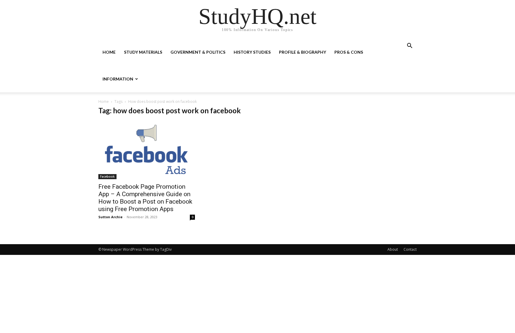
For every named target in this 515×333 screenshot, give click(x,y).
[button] (409, 46)
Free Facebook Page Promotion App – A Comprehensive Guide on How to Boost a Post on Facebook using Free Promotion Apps (145, 198)
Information (118, 78)
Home (109, 52)
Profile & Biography (302, 52)
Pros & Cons (348, 52)
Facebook (107, 176)
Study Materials (143, 52)
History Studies (252, 52)
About (392, 249)
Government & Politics (197, 52)
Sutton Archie (110, 217)
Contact (410, 249)
